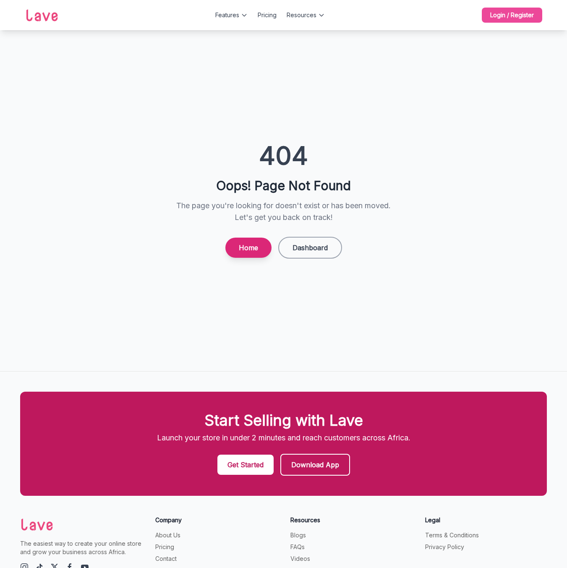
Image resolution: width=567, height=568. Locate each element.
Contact (166, 558)
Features (227, 14)
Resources (301, 14)
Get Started (245, 465)
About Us (167, 535)
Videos (300, 558)
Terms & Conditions (452, 535)
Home (248, 247)
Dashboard (310, 247)
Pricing (267, 14)
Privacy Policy (444, 546)
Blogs (298, 535)
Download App (315, 465)
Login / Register (512, 14)
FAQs (297, 546)
